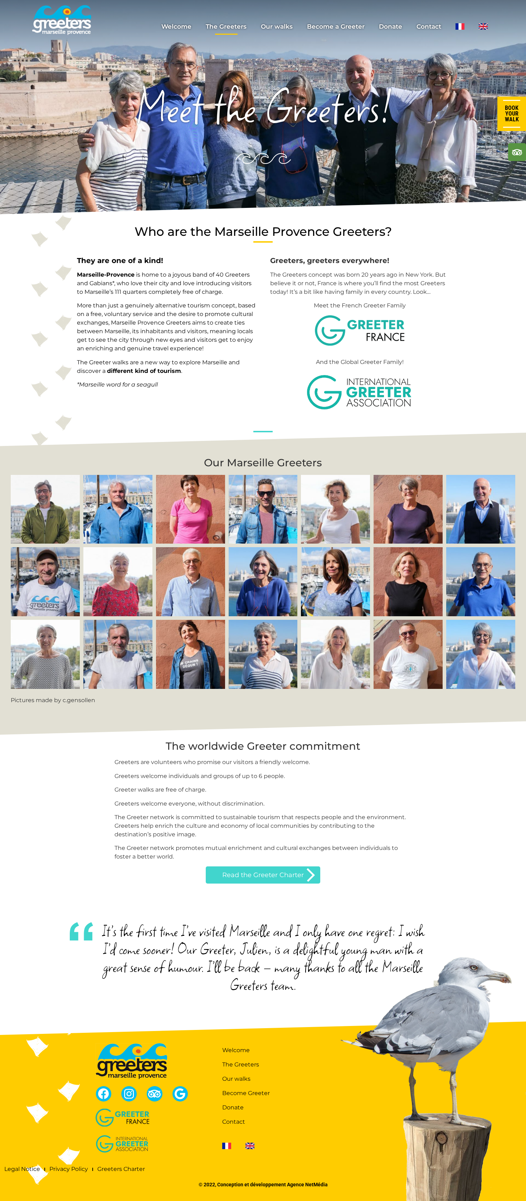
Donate (390, 26)
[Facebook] (103, 1094)
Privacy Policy (68, 1169)
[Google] (180, 1094)
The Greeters (226, 26)
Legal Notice (22, 1169)
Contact (429, 26)
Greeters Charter (121, 1169)
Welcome (176, 26)
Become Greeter (246, 1093)
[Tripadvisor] (154, 1094)
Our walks (277, 26)
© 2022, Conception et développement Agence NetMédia (263, 1184)
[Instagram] (129, 1094)
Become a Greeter (336, 26)
